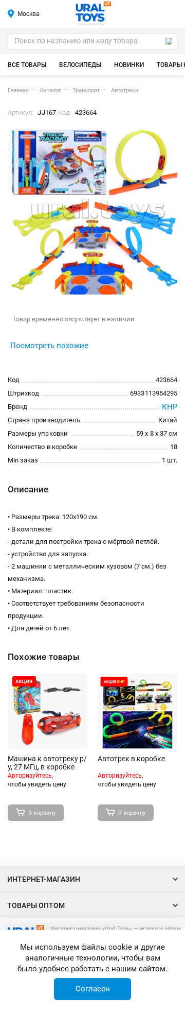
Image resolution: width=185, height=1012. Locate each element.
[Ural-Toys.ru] (93, 12)
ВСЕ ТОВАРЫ (27, 64)
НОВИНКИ (129, 64)
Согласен (93, 988)
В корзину (41, 813)
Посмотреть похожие (49, 345)
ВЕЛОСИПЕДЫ (80, 64)
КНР (169, 406)
